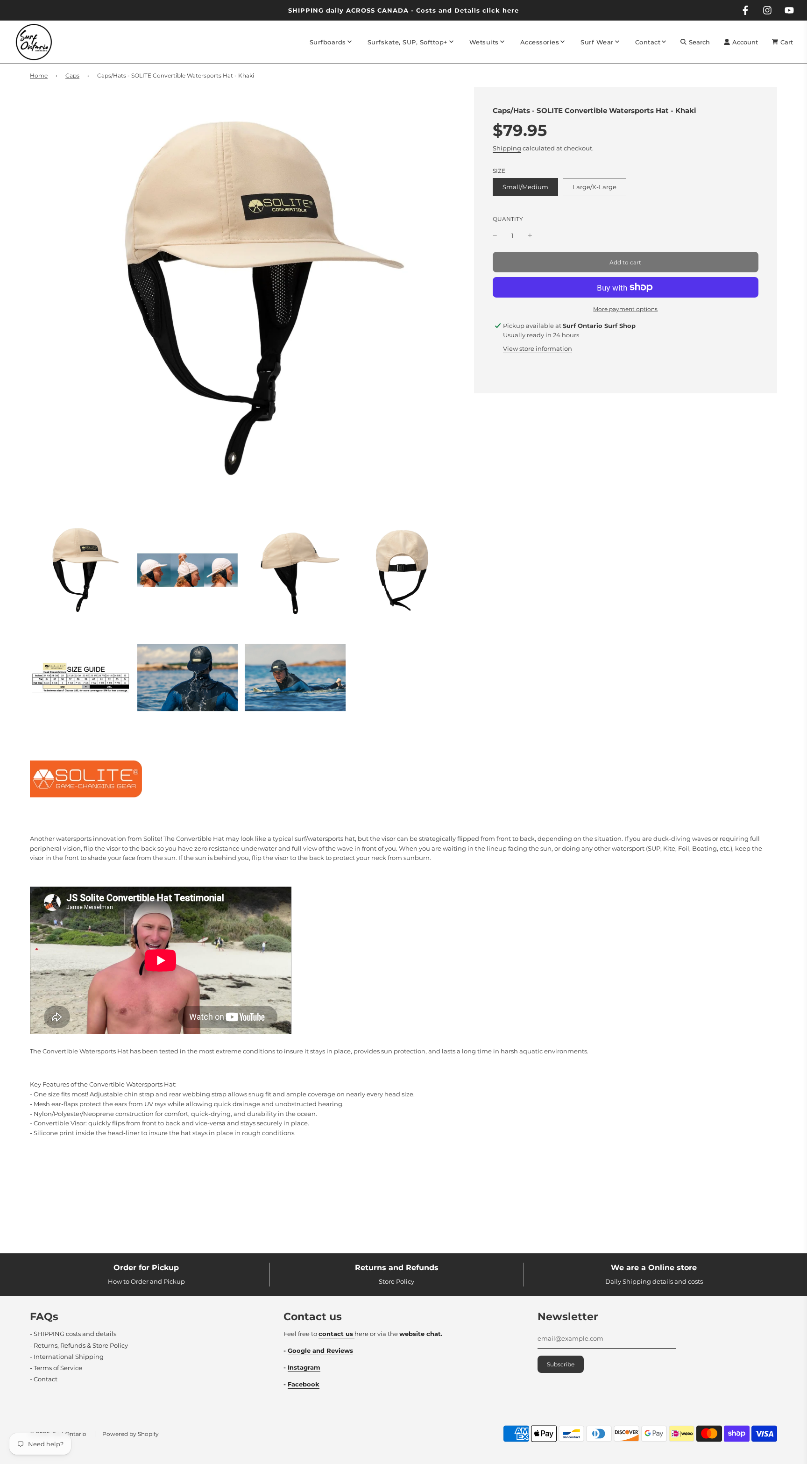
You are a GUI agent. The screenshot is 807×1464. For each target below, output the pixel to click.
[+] (530, 235)
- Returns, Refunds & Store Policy (79, 1345)
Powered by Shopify (130, 1433)
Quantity (508, 219)
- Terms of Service (56, 1368)
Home (39, 75)
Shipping (507, 148)
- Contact (43, 1379)
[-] (495, 235)
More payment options (625, 309)
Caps (72, 75)
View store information (537, 348)
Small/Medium (525, 187)
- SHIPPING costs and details (73, 1333)
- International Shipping (67, 1356)
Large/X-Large (594, 187)
